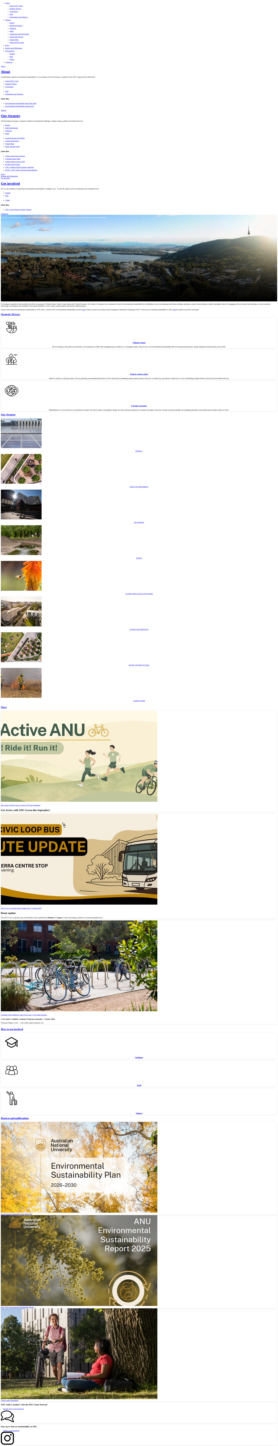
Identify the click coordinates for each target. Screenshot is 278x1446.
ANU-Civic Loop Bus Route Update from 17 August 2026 (21, 908)
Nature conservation (139, 374)
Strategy (8, 20)
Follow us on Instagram (11, 1431)
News (7, 45)
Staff (11, 14)
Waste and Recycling (17, 42)
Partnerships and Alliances (19, 17)
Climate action (139, 342)
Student (12, 54)
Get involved (9, 51)
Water (12, 31)
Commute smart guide (12, 159)
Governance (14, 11)
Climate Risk (14, 40)
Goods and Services (16, 37)
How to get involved (12, 1029)
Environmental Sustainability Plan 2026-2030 (20, 103)
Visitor (12, 59)
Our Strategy (10, 116)
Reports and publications (15, 1118)
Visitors (139, 1113)
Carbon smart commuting (9, 1400)
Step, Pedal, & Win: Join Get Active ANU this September (20, 805)
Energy (12, 23)
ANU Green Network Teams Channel (18, 210)
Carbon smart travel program (15, 156)
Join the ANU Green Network (13, 1409)
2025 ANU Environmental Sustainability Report (17, 1307)
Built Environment (16, 26)
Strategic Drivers (15, 9)
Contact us (8, 62)
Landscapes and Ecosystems (19, 34)
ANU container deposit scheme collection (19, 167)
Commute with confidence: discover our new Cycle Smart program (24, 1015)
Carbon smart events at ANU (15, 162)
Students (139, 1057)
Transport (13, 28)
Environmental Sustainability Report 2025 (19, 106)
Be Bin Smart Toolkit (12, 164)
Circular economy (139, 406)
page (84, 310)
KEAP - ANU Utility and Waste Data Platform (21, 170)
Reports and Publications (13, 48)
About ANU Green (16, 6)
